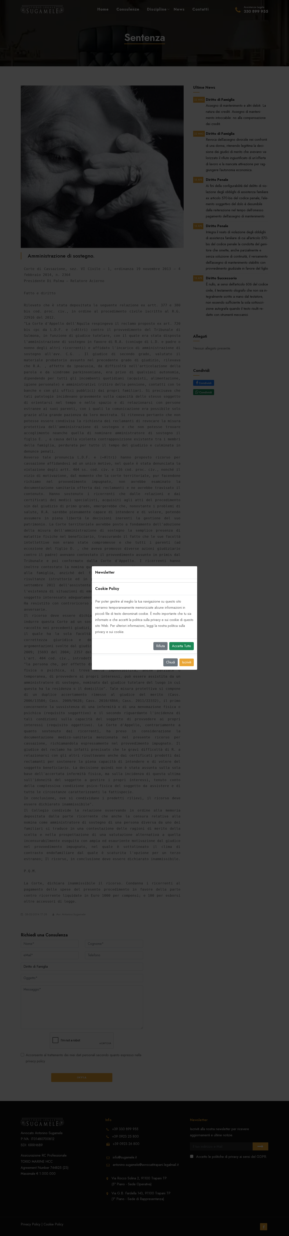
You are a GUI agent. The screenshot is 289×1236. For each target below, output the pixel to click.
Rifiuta (160, 646)
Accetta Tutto (181, 646)
